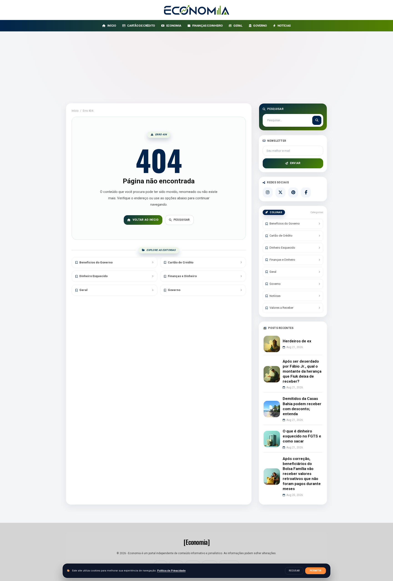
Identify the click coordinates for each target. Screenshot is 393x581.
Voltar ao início (146, 219)
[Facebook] (306, 192)
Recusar (294, 570)
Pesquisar (182, 219)
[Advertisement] (196, 65)
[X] (280, 192)
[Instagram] (268, 192)
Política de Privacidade (171, 570)
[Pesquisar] (316, 120)
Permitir (315, 570)
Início (75, 110)
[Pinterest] (293, 192)
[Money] (196, 10)
